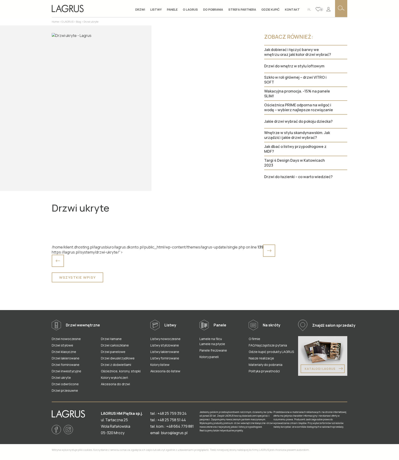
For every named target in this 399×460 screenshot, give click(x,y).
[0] (318, 9)
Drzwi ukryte (61, 377)
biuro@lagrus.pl (174, 432)
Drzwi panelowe (113, 351)
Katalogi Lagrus (320, 369)
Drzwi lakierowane (65, 358)
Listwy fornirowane (164, 358)
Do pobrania (213, 9)
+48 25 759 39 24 (172, 413)
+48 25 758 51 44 (171, 419)
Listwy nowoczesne (165, 339)
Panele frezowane (213, 350)
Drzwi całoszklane (115, 345)
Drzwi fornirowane (65, 364)
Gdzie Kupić (270, 9)
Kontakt (292, 9)
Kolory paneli (209, 357)
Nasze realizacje (261, 358)
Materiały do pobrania (265, 364)
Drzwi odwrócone (65, 384)
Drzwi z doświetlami (116, 364)
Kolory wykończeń (114, 377)
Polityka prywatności (264, 371)
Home (55, 21)
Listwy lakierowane (164, 351)
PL (309, 9)
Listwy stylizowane (164, 345)
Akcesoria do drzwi (115, 384)
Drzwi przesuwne (65, 390)
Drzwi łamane (111, 339)
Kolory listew (159, 364)
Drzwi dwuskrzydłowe (118, 358)
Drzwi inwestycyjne (66, 371)
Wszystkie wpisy (77, 277)
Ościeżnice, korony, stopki (121, 371)
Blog (78, 21)
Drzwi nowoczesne (66, 339)
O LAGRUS (67, 21)
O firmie (254, 339)
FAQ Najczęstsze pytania (268, 345)
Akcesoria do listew (165, 371)
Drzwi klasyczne (64, 351)
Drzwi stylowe (62, 345)
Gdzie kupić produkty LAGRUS (271, 351)
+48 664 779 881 (180, 426)
